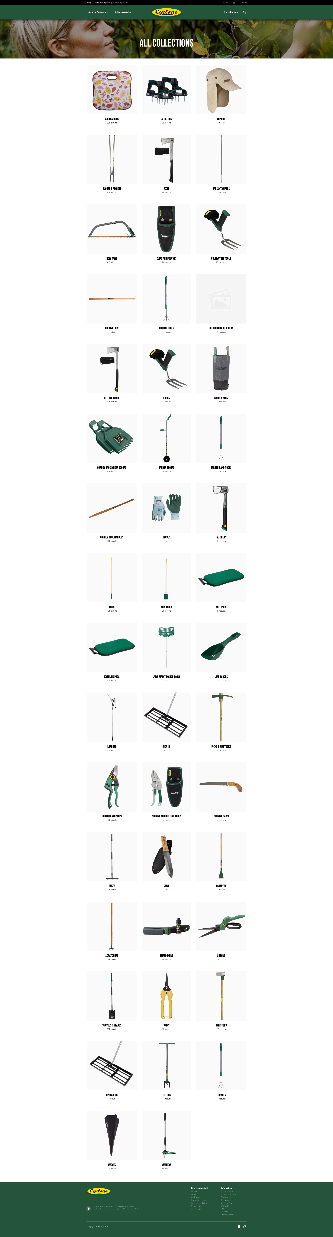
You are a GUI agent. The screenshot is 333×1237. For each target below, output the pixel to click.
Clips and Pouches (167, 259)
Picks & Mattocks (221, 747)
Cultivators (112, 328)
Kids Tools (166, 607)
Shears (221, 956)
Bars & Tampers (221, 189)
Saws (166, 886)
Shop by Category (97, 12)
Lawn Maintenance (199, 1200)
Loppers (111, 747)
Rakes (112, 886)
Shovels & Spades (111, 1025)
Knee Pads (221, 607)
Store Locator (231, 12)
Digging (194, 1191)
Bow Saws (112, 259)
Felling (193, 1194)
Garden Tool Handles (111, 537)
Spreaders (112, 1095)
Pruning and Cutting (199, 1203)
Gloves (166, 537)
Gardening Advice (228, 1191)
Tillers (166, 1095)
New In (166, 747)
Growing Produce (228, 1194)
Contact (224, 1212)
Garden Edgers (166, 468)
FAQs (223, 1209)
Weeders (166, 1165)
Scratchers (111, 956)
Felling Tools (111, 398)
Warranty (225, 1206)
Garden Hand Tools (221, 468)
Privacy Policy (227, 1215)
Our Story (225, 3)
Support (234, 3)
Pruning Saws (221, 816)
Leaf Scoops (221, 677)
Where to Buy (226, 1203)
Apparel (221, 119)
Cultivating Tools (221, 259)
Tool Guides (226, 1197)
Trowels (221, 1095)
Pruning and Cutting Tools (166, 816)
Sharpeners (166, 956)
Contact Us (243, 3)
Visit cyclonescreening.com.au (117, 3)
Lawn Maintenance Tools (166, 677)
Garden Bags (221, 398)
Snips (166, 1025)
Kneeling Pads (112, 677)
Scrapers (221, 886)
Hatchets (221, 537)
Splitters (221, 1025)
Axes (166, 189)
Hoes (111, 607)
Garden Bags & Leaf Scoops (111, 468)
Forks (166, 398)
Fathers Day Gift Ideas (221, 328)
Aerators (166, 119)
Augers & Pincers (112, 189)
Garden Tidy (196, 1206)
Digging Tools (166, 328)
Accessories (112, 119)
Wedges (112, 1165)
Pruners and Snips (112, 816)
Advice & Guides (123, 12)
